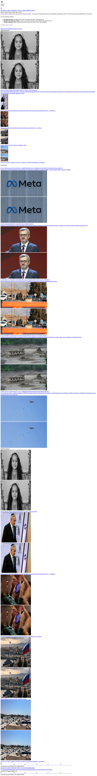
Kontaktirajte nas (13, 769)
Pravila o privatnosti (37, 769)
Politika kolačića (47, 769)
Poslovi (20, 769)
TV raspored (4, 769)
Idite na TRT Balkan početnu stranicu (11, 29)
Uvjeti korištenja (26, 769)
